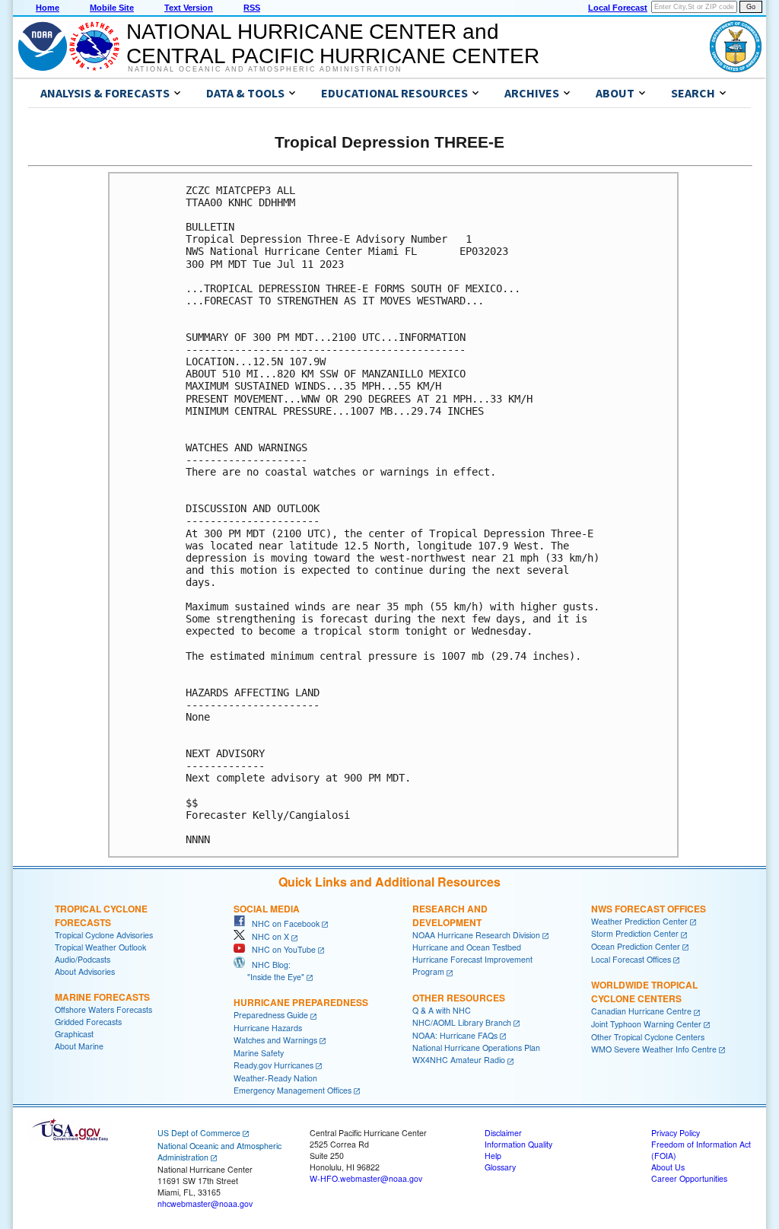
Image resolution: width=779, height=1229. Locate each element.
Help (493, 1155)
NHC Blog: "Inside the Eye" (269, 970)
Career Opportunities (689, 1178)
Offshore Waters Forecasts (103, 1009)
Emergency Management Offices (292, 1090)
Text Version (188, 7)
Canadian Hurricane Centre (641, 1011)
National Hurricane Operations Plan (476, 1047)
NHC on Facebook (282, 923)
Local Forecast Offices (631, 959)
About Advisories (85, 971)
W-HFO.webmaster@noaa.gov (366, 1178)
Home (47, 7)
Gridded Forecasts (88, 1021)
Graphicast (74, 1034)
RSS (251, 7)
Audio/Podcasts (82, 959)
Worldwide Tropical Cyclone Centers (644, 991)
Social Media (267, 908)
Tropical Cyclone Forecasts (101, 915)
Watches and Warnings (275, 1040)
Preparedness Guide (271, 1014)
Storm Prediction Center (635, 933)
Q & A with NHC (441, 1010)
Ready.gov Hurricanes (273, 1065)
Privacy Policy (675, 1132)
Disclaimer (503, 1132)
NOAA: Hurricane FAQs (455, 1035)
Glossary (500, 1167)
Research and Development (450, 915)
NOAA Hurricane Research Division (476, 935)
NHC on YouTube (280, 949)
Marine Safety (259, 1053)
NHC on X (267, 936)
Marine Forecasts (102, 997)
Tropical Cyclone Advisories (104, 935)
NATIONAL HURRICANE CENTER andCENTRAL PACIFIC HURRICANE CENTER (332, 44)
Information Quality (518, 1144)
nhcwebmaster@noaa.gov (205, 1203)
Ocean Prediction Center (635, 946)
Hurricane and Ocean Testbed (466, 947)
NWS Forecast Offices (648, 908)
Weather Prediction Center (639, 921)
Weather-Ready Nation (275, 1078)
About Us (668, 1167)
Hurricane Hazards (268, 1027)
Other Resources (458, 998)
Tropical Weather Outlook (100, 947)
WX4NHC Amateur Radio (458, 1059)
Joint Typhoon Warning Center (646, 1024)
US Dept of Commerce (198, 1132)
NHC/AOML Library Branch (461, 1022)
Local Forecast (617, 7)
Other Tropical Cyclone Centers (647, 1037)
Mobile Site (112, 7)
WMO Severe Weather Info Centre (654, 1049)
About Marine (79, 1046)
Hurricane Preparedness (301, 1002)
